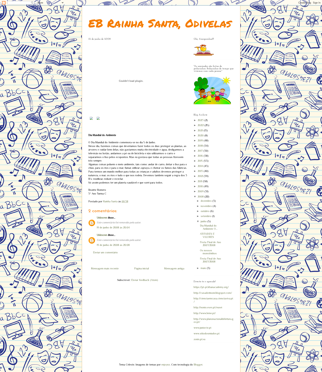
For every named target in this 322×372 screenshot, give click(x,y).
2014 (201, 165)
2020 (201, 135)
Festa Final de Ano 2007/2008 (210, 244)
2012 (201, 176)
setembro (206, 216)
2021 (201, 130)
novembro (207, 206)
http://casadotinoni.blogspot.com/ (213, 292)
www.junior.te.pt (202, 327)
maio (204, 268)
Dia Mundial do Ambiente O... (208, 227)
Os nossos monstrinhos (208, 252)
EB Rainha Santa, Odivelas (159, 23)
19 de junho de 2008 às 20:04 (113, 227)
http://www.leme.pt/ (205, 313)
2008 (201, 196)
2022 (201, 125)
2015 (201, 160)
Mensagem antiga (174, 268)
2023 (201, 120)
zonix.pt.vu (199, 339)
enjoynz (165, 364)
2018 (201, 145)
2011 (200, 181)
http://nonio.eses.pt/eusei (208, 307)
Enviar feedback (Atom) (144, 279)
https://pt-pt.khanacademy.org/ (211, 287)
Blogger (198, 364)
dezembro (206, 200)
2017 (200, 150)
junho (204, 221)
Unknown (102, 217)
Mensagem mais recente (105, 268)
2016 (201, 155)
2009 (201, 191)
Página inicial (141, 268)
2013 (201, 171)
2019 (201, 140)
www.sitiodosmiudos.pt (207, 333)
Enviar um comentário (105, 252)
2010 (201, 186)
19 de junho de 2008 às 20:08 (113, 244)
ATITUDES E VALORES (207, 235)
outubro (205, 211)
